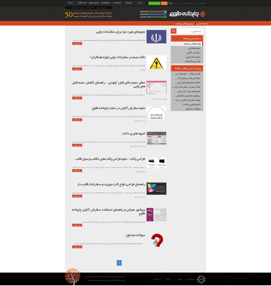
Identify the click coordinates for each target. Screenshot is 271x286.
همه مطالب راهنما (192, 44)
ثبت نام (164, 3)
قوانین (179, 279)
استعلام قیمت (105, 2)
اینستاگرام (157, 279)
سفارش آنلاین (193, 52)
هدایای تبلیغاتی (94, 2)
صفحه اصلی (202, 23)
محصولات (128, 2)
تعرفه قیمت (117, 2)
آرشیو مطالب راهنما (185, 23)
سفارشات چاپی (193, 57)
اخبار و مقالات (82, 2)
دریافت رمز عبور (154, 3)
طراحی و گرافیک (192, 61)
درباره (140, 2)
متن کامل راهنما (77, 43)
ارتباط (71, 2)
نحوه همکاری (194, 48)
